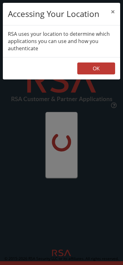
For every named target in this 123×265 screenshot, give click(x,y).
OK (96, 68)
